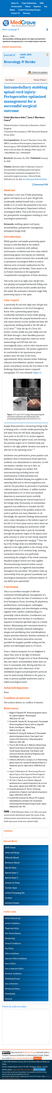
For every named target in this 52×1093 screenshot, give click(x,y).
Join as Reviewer (11, 984)
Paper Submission (29, 3)
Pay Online (9, 948)
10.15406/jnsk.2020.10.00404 (35, 179)
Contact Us (15, 13)
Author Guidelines (12, 923)
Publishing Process (12, 978)
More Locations (39, 1070)
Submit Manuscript (13, 918)
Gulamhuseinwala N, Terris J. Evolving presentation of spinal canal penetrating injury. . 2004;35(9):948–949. (28, 792)
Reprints (37, 6)
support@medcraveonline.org (22, 1070)
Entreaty (8, 999)
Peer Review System (13, 933)
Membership (10, 938)
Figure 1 (37, 372)
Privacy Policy (16, 1078)
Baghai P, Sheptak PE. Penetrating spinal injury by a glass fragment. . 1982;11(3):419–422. (28, 716)
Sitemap (26, 13)
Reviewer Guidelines (13, 973)
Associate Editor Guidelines (16, 958)
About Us (14, 3)
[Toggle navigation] (47, 29)
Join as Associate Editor (14, 968)
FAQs (42, 3)
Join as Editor (10, 963)
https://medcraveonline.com (22, 1058)
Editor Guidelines (12, 953)
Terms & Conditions (13, 943)
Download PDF (41, 184)
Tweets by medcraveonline (14, 1006)
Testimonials (16, 6)
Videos (28, 6)
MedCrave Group (29, 1052)
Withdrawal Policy (12, 989)
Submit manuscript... (12, 47)
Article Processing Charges (29, 10)
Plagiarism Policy (12, 928)
